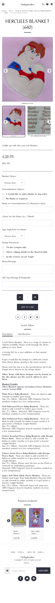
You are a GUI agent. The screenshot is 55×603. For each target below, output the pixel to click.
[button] (3, 4)
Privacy (26, 562)
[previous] (6, 71)
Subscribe (43, 570)
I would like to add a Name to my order (26, 194)
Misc (6, 12)
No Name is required (16, 198)
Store (11, 10)
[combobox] (13, 182)
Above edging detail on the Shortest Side (26, 252)
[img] (18, 518)
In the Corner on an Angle (20, 256)
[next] (49, 71)
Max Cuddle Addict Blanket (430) (36, 532)
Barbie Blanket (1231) (16, 532)
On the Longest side (16, 247)
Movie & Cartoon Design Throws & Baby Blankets (33, 10)
